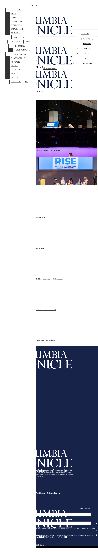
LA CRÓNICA (20, 46)
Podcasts (87, 44)
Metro (25, 37)
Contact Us (16, 21)
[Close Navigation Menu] (32, 5)
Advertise (15, 33)
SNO (37, 545)
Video (87, 58)
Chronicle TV (87, 63)
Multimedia (85, 34)
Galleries (86, 53)
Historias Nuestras (23, 50)
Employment (17, 29)
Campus (16, 37)
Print (55, 69)
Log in (42, 545)
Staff (13, 14)
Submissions (16, 25)
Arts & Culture (16, 42)
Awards (14, 17)
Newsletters (48, 69)
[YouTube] (96, 535)
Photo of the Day (86, 39)
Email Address (7, 512)
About (20, 10)
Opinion (28, 42)
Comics (87, 49)
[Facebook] (96, 520)
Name (5, 520)
